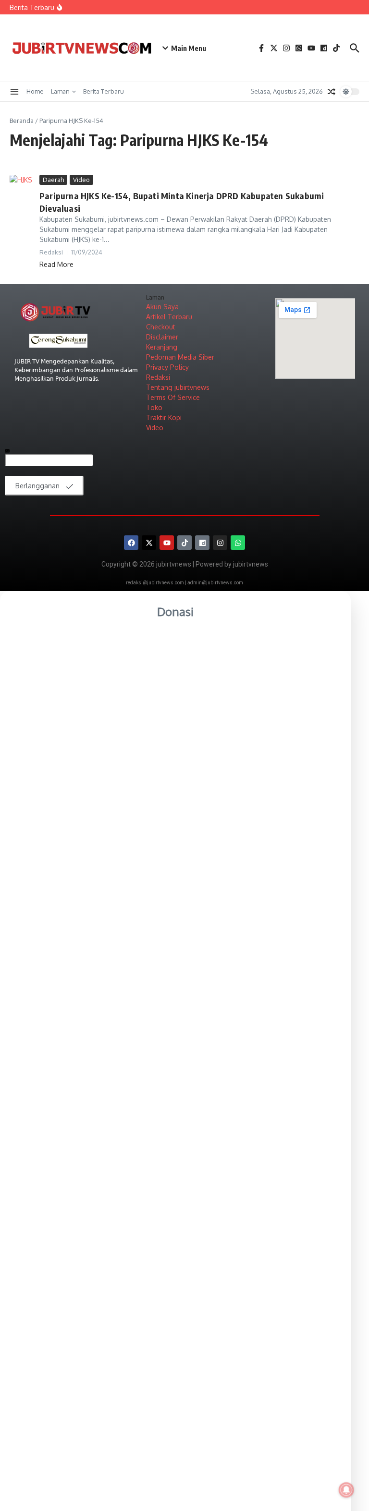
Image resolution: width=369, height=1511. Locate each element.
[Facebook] (131, 542)
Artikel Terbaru (169, 317)
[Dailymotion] (202, 542)
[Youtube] (167, 542)
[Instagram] (220, 542)
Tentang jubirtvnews (177, 387)
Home (35, 91)
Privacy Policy (167, 367)
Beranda (22, 120)
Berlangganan (38, 486)
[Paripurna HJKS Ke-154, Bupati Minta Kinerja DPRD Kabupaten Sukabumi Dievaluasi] (21, 182)
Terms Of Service (173, 397)
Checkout (160, 327)
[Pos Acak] (331, 92)
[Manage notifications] (346, 1490)
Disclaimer (162, 337)
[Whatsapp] (238, 542)
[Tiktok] (184, 542)
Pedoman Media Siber (180, 357)
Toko (154, 407)
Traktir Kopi (164, 417)
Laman (60, 91)
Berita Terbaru (103, 91)
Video (81, 179)
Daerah (53, 179)
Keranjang (161, 347)
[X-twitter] (149, 542)
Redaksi (158, 377)
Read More (56, 264)
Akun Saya (162, 306)
